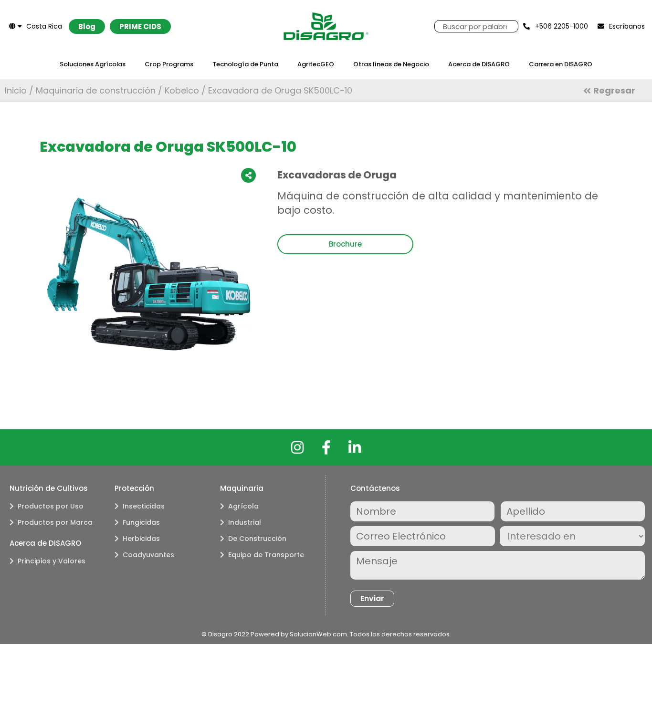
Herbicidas (141, 538)
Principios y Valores (51, 561)
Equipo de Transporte (266, 555)
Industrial (244, 522)
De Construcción (257, 538)
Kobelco (182, 90)
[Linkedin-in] (354, 447)
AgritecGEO (315, 64)
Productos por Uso (51, 506)
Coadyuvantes (148, 555)
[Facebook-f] (326, 447)
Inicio (16, 90)
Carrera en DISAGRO (560, 64)
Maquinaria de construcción (96, 90)
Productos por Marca (55, 522)
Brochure (345, 244)
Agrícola (243, 506)
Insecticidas (144, 506)
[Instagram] (297, 447)
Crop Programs (169, 64)
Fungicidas (141, 522)
